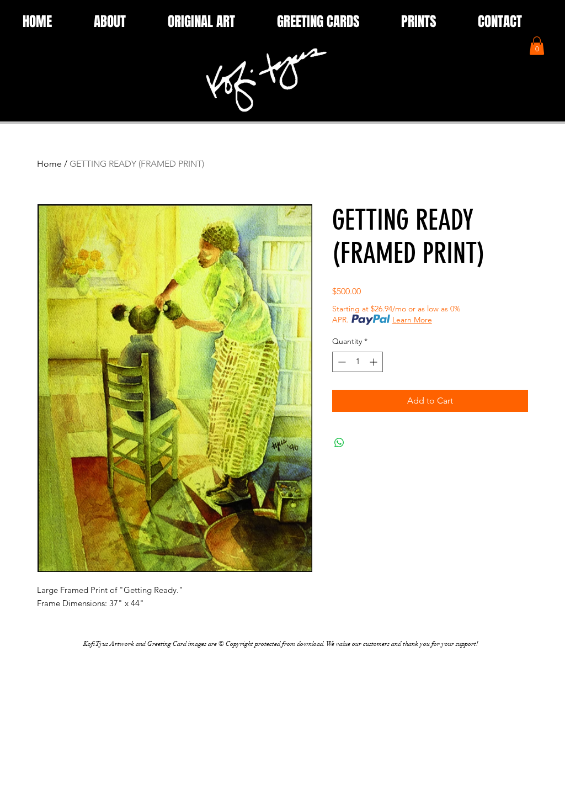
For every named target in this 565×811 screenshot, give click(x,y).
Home (49, 163)
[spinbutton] (357, 362)
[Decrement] (341, 362)
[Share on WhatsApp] (339, 442)
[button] (537, 45)
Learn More (412, 320)
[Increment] (374, 362)
